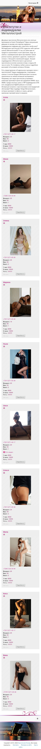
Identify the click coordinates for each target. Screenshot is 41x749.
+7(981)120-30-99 (9, 196)
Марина (6, 282)
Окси (5, 405)
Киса (5, 593)
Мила (5, 532)
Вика (5, 655)
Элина (6, 220)
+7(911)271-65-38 (9, 257)
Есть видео (9, 452)
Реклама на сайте (26, 745)
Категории (33, 3)
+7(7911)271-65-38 (9, 692)
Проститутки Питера (24, 743)
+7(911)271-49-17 (9, 134)
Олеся (6, 470)
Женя (5, 159)
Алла (5, 97)
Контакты (16, 745)
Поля (5, 344)
